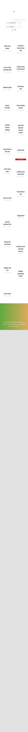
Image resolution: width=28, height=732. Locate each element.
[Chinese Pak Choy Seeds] (7, 232)
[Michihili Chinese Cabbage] (7, 116)
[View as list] (15, 30)
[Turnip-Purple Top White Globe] (7, 58)
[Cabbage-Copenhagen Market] (20, 259)
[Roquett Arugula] (7, 78)
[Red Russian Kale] (20, 78)
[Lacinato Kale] (20, 140)
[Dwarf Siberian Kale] (20, 182)
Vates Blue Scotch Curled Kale (20, 48)
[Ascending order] (20, 23)
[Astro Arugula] (7, 284)
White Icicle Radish (7, 47)
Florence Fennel (7, 198)
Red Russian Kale (20, 87)
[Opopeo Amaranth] (7, 97)
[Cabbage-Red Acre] (7, 259)
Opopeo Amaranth (7, 106)
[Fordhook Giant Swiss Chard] (20, 159)
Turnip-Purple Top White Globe (7, 68)
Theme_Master (14, 326)
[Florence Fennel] (7, 182)
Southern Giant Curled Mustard (21, 68)
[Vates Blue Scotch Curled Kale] (20, 36)
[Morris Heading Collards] (20, 97)
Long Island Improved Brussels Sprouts (21, 129)
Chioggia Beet (20, 215)
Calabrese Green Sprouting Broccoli (20, 249)
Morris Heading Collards (21, 106)
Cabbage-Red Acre (7, 269)
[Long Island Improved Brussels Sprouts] (20, 116)
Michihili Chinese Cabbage (7, 127)
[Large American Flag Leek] (7, 140)
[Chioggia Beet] (20, 206)
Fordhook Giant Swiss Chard (21, 173)
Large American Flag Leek (7, 150)
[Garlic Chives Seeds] (7, 159)
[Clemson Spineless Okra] (7, 206)
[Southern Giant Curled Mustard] (20, 58)
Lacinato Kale (20, 150)
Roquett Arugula (7, 87)
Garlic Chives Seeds (7, 170)
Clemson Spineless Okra (7, 223)
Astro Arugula (7, 293)
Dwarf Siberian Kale (21, 193)
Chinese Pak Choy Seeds (7, 243)
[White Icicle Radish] (7, 36)
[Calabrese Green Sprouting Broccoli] (20, 232)
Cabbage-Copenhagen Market (20, 273)
